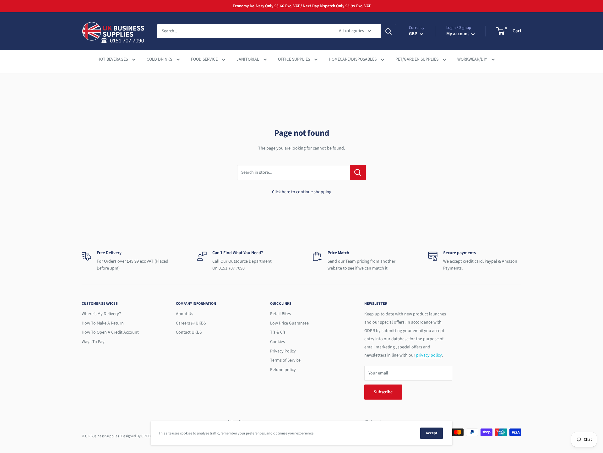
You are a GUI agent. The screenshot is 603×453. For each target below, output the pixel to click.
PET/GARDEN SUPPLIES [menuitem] (417, 59)
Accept (431, 433)
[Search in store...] (358, 172)
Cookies (277, 342)
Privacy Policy (283, 351)
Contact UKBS (189, 332)
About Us (184, 314)
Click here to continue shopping (301, 192)
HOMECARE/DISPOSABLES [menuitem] (353, 59)
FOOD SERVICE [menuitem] (205, 59)
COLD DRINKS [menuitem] (160, 59)
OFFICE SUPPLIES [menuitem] (294, 59)
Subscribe (383, 392)
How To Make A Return (103, 323)
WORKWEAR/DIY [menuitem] (472, 59)
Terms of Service (285, 360)
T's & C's (277, 332)
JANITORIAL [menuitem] (248, 59)
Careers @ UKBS (191, 323)
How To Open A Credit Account (110, 332)
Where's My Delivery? (101, 314)
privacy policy (429, 355)
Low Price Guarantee (289, 323)
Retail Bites (280, 314)
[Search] (388, 31)
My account (458, 33)
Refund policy (283, 370)
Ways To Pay (93, 342)
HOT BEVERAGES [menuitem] (113, 59)
